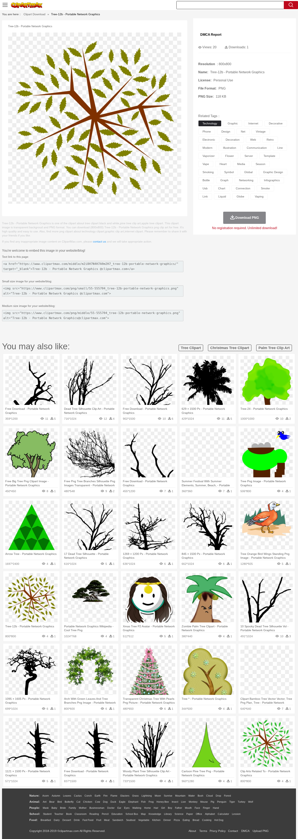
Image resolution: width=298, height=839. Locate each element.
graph (224, 180)
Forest (227, 795)
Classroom (81, 814)
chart (221, 188)
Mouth (188, 808)
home (147, 808)
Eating (186, 820)
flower (229, 155)
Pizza (177, 820)
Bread (196, 820)
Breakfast (46, 820)
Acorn (45, 795)
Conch (88, 795)
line (280, 147)
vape (206, 164)
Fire (105, 795)
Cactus (78, 795)
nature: (34, 795)
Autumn (56, 795)
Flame (113, 795)
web (253, 139)
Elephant (133, 801)
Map (143, 814)
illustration (229, 147)
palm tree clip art (274, 348)
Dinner (167, 820)
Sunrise (168, 795)
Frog (151, 801)
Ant (44, 801)
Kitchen (156, 820)
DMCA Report (210, 34)
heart (223, 164)
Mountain (180, 795)
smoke (265, 188)
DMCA (245, 831)
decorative (276, 123)
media (241, 164)
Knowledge (155, 814)
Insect (175, 801)
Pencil (105, 814)
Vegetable (143, 820)
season (260, 164)
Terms (203, 831)
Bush (200, 795)
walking (136, 808)
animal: (34, 801)
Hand (216, 808)
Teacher (58, 814)
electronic (209, 139)
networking (246, 180)
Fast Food (88, 820)
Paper (189, 814)
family (72, 808)
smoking (208, 172)
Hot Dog (218, 820)
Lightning (146, 795)
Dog (105, 801)
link (205, 196)
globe (240, 196)
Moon (158, 795)
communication (257, 147)
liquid (222, 196)
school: (34, 813)
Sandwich (117, 820)
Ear (119, 808)
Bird (59, 801)
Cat (78, 801)
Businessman (96, 808)
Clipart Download (34, 14)
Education (117, 814)
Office (199, 814)
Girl (163, 808)
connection (243, 188)
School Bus (131, 814)
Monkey (193, 801)
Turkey (241, 801)
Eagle (122, 801)
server (248, 155)
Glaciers (124, 795)
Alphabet (210, 814)
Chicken (87, 801)
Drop (218, 795)
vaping (259, 196)
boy (170, 808)
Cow (97, 801)
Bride (63, 808)
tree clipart (191, 348)
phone (207, 131)
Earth (98, 795)
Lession (236, 814)
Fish (143, 801)
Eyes (127, 808)
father (178, 808)
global (248, 172)
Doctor (111, 808)
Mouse (204, 801)
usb (205, 188)
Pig (212, 801)
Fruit (98, 820)
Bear (52, 801)
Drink (77, 820)
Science (179, 814)
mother (83, 808)
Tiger (232, 801)
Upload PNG (261, 831)
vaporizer (209, 155)
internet (253, 123)
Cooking (206, 820)
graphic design (273, 172)
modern (207, 147)
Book (69, 814)
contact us (99, 241)
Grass (135, 795)
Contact (233, 831)
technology (210, 123)
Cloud (209, 795)
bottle (206, 180)
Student (47, 814)
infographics (272, 180)
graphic (233, 123)
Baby (54, 808)
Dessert (66, 820)
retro (270, 139)
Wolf (250, 801)
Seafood (130, 820)
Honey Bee (163, 801)
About (192, 831)
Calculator (223, 814)
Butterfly (69, 801)
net (243, 131)
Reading (94, 814)
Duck (113, 801)
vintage (261, 131)
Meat (106, 820)
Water (191, 795)
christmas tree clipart (229, 348)
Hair (156, 808)
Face (197, 808)
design (225, 131)
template (269, 155)
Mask (46, 808)
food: (33, 820)
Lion (183, 801)
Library (168, 814)
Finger (206, 808)
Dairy (57, 820)
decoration (233, 139)
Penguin (221, 801)
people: (34, 807)
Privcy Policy (218, 831)
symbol (229, 172)
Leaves (67, 795)
